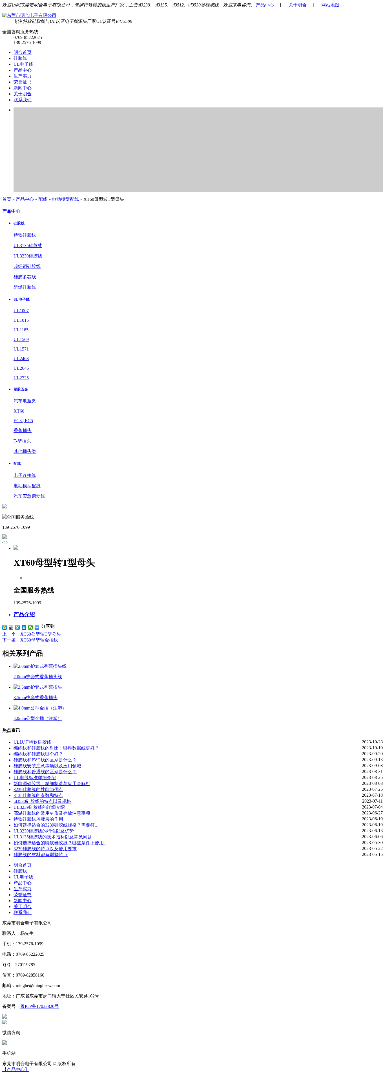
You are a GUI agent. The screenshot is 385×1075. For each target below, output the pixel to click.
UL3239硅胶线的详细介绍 (39, 807)
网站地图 (330, 5)
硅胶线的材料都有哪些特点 (41, 854)
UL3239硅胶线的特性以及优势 (44, 831)
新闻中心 (23, 87)
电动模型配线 (65, 199)
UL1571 (21, 349)
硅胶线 (20, 58)
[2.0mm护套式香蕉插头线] (40, 666)
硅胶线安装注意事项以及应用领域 (47, 765)
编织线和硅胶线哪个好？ (38, 754)
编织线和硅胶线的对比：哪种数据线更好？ (56, 748)
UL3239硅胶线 (28, 256)
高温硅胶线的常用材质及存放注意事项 (52, 813)
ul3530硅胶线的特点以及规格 (42, 801)
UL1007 (21, 310)
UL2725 (21, 377)
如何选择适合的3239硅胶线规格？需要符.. (55, 825)
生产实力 (23, 76)
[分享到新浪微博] (11, 627)
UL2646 (21, 368)
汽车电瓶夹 (25, 400)
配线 (42, 199)
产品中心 (265, 5)
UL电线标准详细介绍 (35, 777)
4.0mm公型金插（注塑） (38, 718)
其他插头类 (25, 451)
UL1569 (21, 339)
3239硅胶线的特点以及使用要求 (45, 848)
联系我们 (23, 99)
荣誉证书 (23, 82)
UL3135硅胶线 (28, 245)
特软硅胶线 (25, 235)
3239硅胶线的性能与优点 (38, 789)
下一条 (30, 640)
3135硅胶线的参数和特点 (38, 795)
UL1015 (21, 320)
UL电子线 (23, 64)
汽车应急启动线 (29, 496)
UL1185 (21, 329)
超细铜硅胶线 (27, 266)
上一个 (31, 634)
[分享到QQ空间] (4, 627)
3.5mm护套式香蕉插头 (35, 697)
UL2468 (21, 358)
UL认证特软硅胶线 (32, 742)
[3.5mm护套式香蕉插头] (38, 687)
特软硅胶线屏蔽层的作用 (38, 819)
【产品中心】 (15, 1069)
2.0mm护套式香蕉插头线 (38, 676)
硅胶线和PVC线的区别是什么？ (45, 759)
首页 (6, 199)
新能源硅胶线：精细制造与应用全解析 (52, 783)
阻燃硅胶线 (25, 287)
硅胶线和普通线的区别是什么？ (45, 771)
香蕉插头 (23, 430)
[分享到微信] (30, 627)
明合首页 (23, 52)
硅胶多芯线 (25, 276)
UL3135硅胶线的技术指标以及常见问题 (53, 836)
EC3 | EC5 (23, 420)
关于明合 (298, 5)
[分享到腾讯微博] (17, 627)
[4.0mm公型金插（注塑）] (40, 708)
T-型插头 (22, 441)
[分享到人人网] (24, 627)
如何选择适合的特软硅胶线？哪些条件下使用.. (60, 842)
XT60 (19, 411)
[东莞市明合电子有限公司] (29, 15)
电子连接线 (25, 475)
